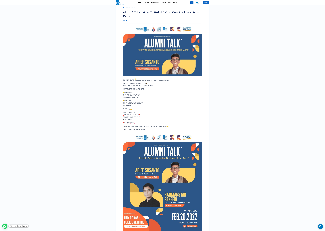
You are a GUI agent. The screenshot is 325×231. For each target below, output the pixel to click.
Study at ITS (154, 2)
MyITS (206, 2)
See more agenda (129, 7)
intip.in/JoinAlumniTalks (130, 124)
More (174, 2)
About (139, 2)
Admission (146, 2)
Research (163, 2)
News (169, 2)
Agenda (125, 20)
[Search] (191, 2)
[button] (4, 226)
